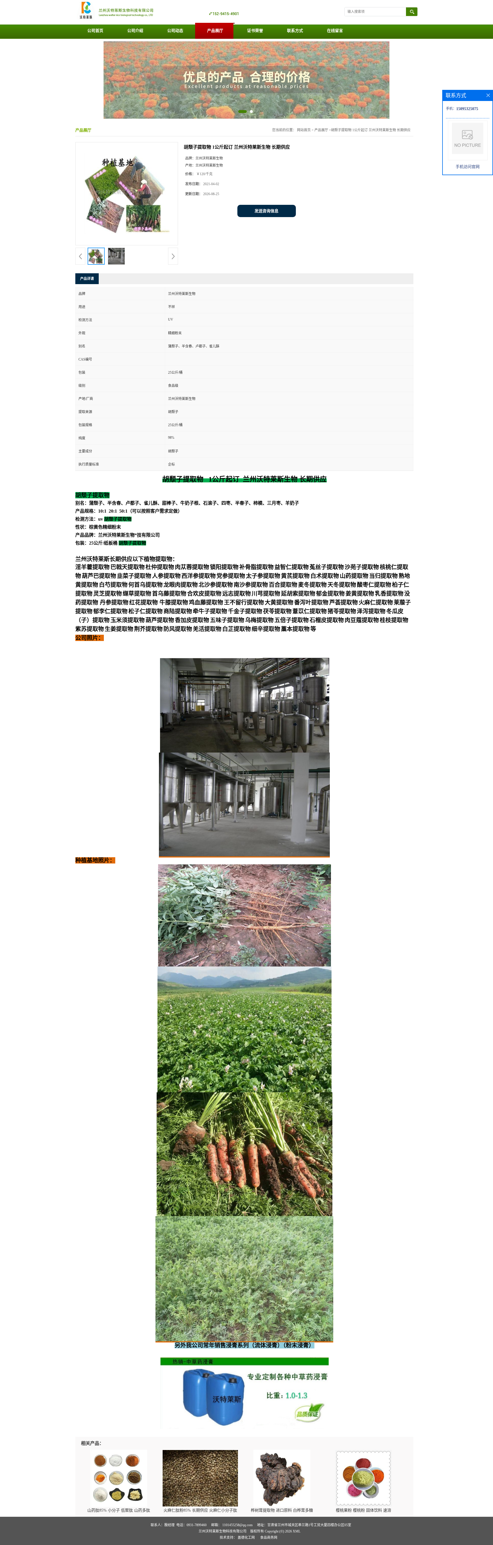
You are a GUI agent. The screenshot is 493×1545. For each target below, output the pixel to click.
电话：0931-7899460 (191, 1525)
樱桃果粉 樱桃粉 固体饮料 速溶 (363, 1510)
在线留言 (335, 31)
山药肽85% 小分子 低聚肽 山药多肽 (118, 1510)
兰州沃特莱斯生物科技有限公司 (222, 1531)
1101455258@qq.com (237, 1525)
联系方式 (295, 31)
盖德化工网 (246, 1538)
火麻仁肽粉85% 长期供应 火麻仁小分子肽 (200, 1510)
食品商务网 (268, 1538)
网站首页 (304, 130)
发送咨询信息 (266, 211)
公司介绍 (135, 31)
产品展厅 (215, 31)
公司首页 (95, 31)
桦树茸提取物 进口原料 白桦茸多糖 (282, 1510)
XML (296, 1531)
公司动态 (175, 31)
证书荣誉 (255, 31)
